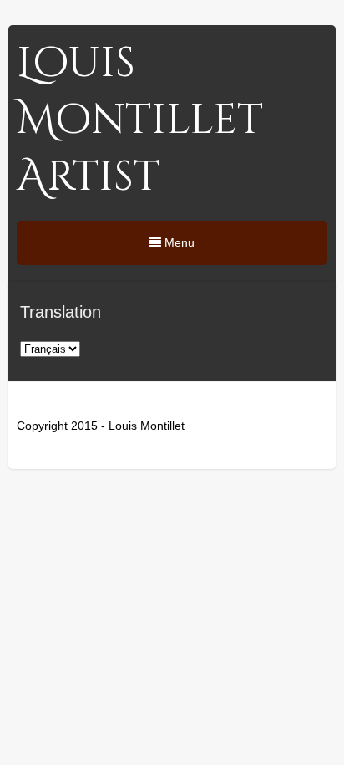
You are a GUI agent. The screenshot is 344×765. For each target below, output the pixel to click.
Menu (178, 242)
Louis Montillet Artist (140, 120)
